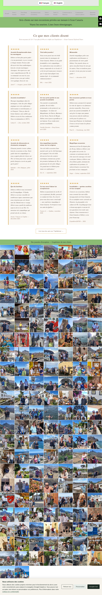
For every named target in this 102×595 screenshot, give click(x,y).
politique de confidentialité (10, 592)
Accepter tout (93, 586)
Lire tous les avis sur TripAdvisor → (51, 231)
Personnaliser (80, 586)
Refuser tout (67, 586)
